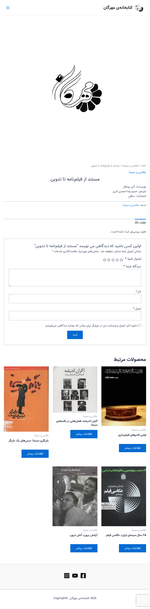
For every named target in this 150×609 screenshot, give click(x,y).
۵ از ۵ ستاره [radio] (104, 260)
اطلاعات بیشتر (132, 448)
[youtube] (75, 576)
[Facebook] (83, 576)
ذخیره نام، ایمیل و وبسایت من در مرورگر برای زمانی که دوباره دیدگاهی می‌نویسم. (91, 325)
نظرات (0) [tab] (140, 223)
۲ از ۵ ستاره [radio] (117, 260)
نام (138, 291)
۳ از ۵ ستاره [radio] (113, 260)
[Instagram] (67, 576)
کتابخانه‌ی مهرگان (118, 7)
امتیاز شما (133, 259)
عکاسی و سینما (130, 166)
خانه (143, 166)
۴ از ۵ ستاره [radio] (109, 260)
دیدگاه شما (132, 266)
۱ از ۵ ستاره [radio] (121, 260)
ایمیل (137, 308)
